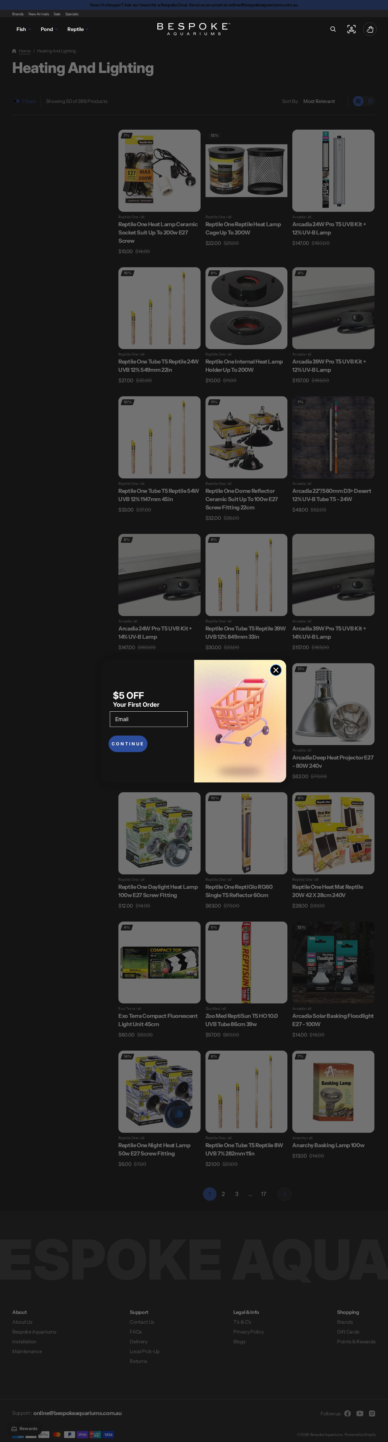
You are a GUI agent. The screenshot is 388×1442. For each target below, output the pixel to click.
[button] (333, 29)
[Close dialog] (276, 670)
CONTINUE (128, 743)
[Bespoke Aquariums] (194, 29)
